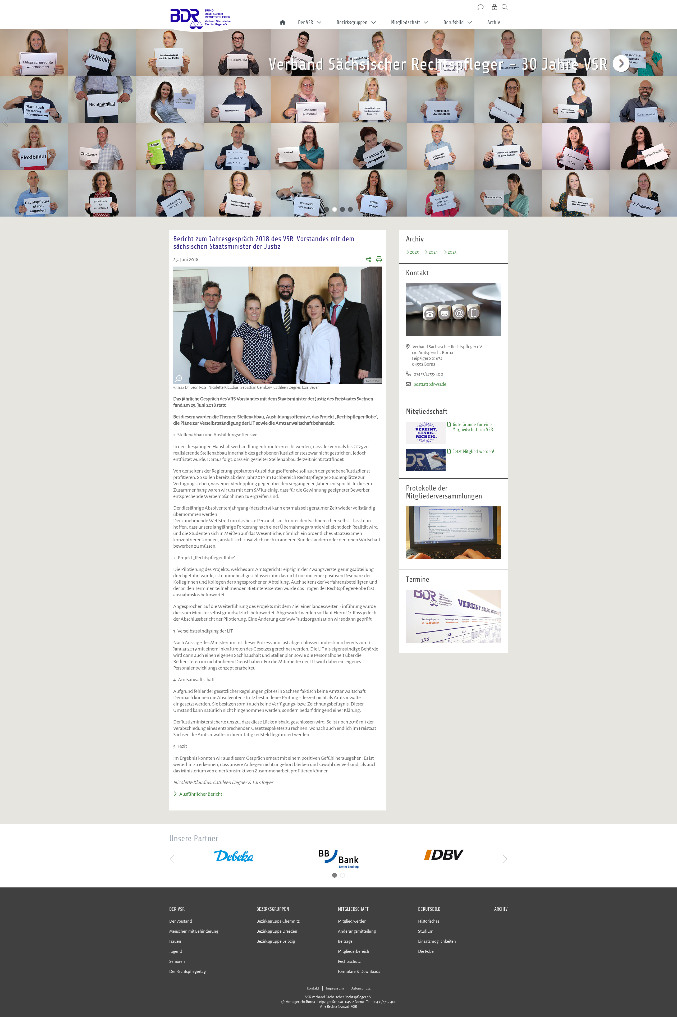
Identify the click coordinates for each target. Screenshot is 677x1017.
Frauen (175, 941)
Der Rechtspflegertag (187, 971)
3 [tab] (342, 209)
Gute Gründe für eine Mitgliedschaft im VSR (472, 427)
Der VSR (177, 909)
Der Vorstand (180, 921)
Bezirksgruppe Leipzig (276, 941)
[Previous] (6, 122)
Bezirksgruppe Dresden (277, 931)
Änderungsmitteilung (357, 931)
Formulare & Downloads (359, 971)
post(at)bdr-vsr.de (430, 384)
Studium (425, 931)
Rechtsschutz (349, 961)
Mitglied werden (352, 921)
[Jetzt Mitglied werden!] (426, 459)
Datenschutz (360, 988)
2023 (452, 252)
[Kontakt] (481, 7)
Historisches (428, 921)
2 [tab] (334, 209)
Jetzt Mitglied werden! (472, 451)
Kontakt (313, 988)
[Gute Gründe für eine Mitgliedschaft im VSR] (426, 432)
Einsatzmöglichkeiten (437, 941)
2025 (414, 252)
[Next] (671, 122)
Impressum (335, 988)
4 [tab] (350, 209)
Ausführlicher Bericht (200, 794)
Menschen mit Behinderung (193, 931)
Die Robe (426, 951)
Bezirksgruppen (273, 909)
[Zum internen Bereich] (495, 7)
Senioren (177, 961)
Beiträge (345, 941)
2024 (433, 252)
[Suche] (505, 7)
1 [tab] (326, 209)
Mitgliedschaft (353, 909)
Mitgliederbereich (353, 951)
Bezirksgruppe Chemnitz (278, 921)
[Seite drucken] (376, 260)
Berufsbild (429, 909)
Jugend (175, 951)
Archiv (493, 22)
